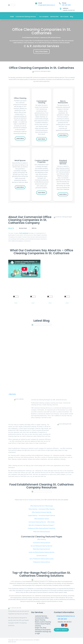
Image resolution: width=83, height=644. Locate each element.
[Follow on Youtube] (66, 625)
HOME (12, 17)
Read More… (42, 603)
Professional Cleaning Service (41, 562)
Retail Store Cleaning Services (41, 549)
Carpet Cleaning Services (45, 336)
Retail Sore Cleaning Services (41, 531)
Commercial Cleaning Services (26, 17)
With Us (34, 228)
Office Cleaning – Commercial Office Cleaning (41, 509)
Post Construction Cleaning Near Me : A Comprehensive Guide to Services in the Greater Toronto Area (39, 377)
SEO (15, 641)
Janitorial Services (41, 555)
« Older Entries (12, 394)
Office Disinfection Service (41, 519)
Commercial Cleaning (36, 381)
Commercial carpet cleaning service (40, 359)
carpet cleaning (35, 336)
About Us (11, 228)
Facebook (31, 499)
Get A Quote (64, 17)
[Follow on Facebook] (62, 625)
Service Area (54, 17)
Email (40, 3)
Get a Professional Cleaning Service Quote (41, 559)
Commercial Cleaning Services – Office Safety (41, 522)
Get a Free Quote (41, 51)
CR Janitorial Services (17, 336)
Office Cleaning (41, 539)
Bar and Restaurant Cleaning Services (41, 546)
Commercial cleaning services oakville (24, 334)
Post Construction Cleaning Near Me (51, 381)
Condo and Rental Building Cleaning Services (41, 552)
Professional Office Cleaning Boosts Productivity (41, 528)
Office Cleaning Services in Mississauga (41, 506)
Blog (71, 17)
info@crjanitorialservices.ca (46, 5)
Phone (64, 3)
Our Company (43, 17)
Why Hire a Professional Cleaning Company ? (41, 525)
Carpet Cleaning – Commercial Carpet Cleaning (41, 515)
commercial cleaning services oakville (63, 336)
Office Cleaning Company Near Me (41, 512)
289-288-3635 (66, 5)
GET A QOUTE (62, 629)
